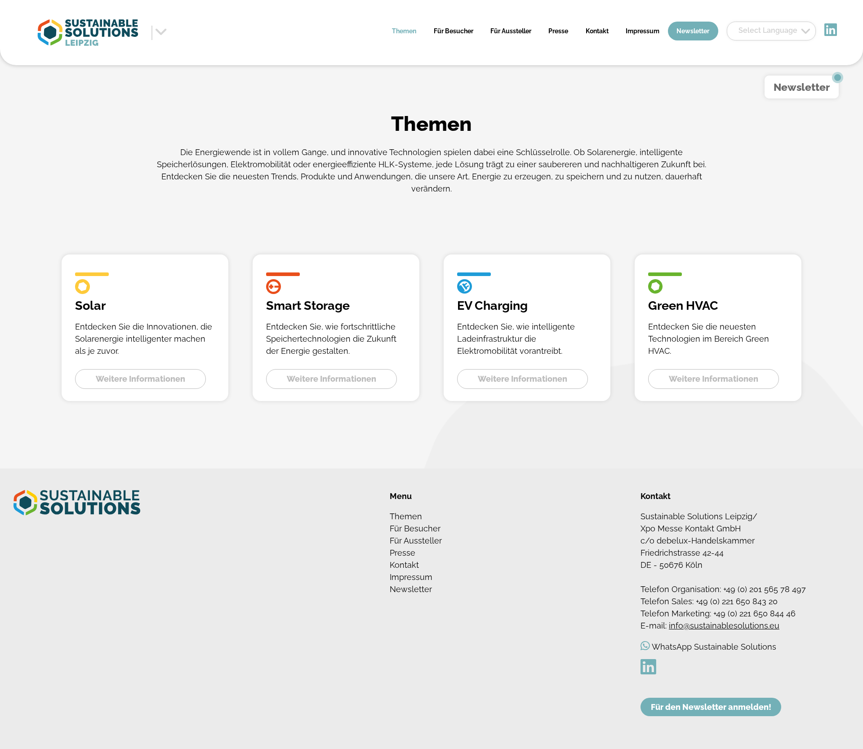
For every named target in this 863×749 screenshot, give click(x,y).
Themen (404, 31)
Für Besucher (453, 31)
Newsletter (692, 31)
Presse (558, 31)
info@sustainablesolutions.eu (724, 625)
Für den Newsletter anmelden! (711, 707)
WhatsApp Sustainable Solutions (714, 646)
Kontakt (597, 31)
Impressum (642, 31)
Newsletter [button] (802, 87)
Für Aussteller (510, 31)
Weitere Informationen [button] (140, 378)
